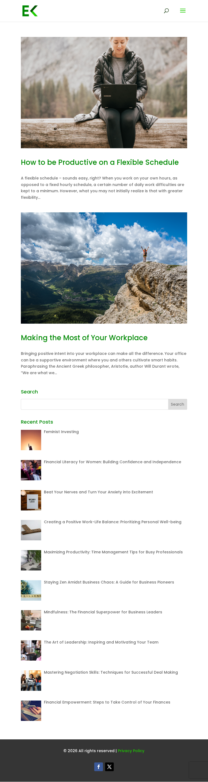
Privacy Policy (131, 750)
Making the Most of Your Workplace (84, 338)
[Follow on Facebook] (98, 766)
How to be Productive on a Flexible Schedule (100, 162)
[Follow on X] (109, 766)
